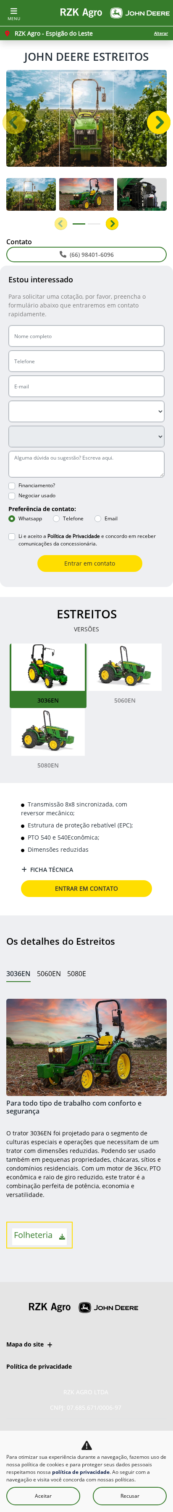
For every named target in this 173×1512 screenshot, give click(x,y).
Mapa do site (25, 1344)
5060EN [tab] (49, 973)
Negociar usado (36, 495)
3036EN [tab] (18, 973)
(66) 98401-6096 (92, 254)
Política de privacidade (39, 1366)
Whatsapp (30, 518)
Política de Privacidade (73, 536)
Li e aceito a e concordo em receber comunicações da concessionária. (87, 539)
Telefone (73, 518)
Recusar (130, 1495)
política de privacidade (81, 1472)
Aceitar (43, 1495)
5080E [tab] (76, 973)
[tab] (48, 676)
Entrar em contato (89, 563)
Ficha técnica (51, 870)
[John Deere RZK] (115, 13)
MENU (14, 18)
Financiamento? (36, 485)
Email (111, 518)
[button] (14, 122)
